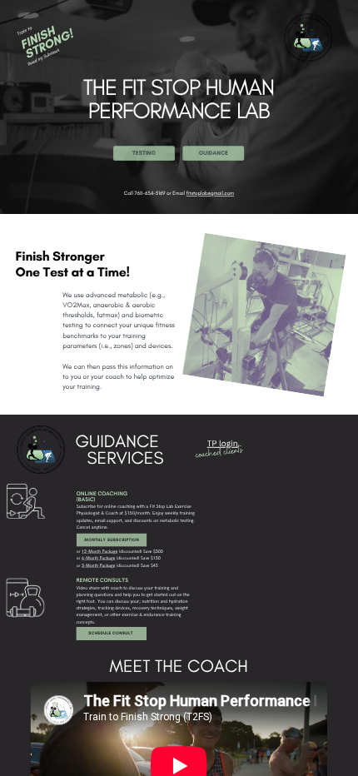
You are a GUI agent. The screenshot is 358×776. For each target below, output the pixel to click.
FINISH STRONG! (46, 42)
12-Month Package (99, 551)
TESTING (144, 153)
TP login (222, 442)
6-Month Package (98, 557)
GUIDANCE (213, 153)
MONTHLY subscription (111, 539)
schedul (98, 632)
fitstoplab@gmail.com (210, 193)
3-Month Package (98, 565)
